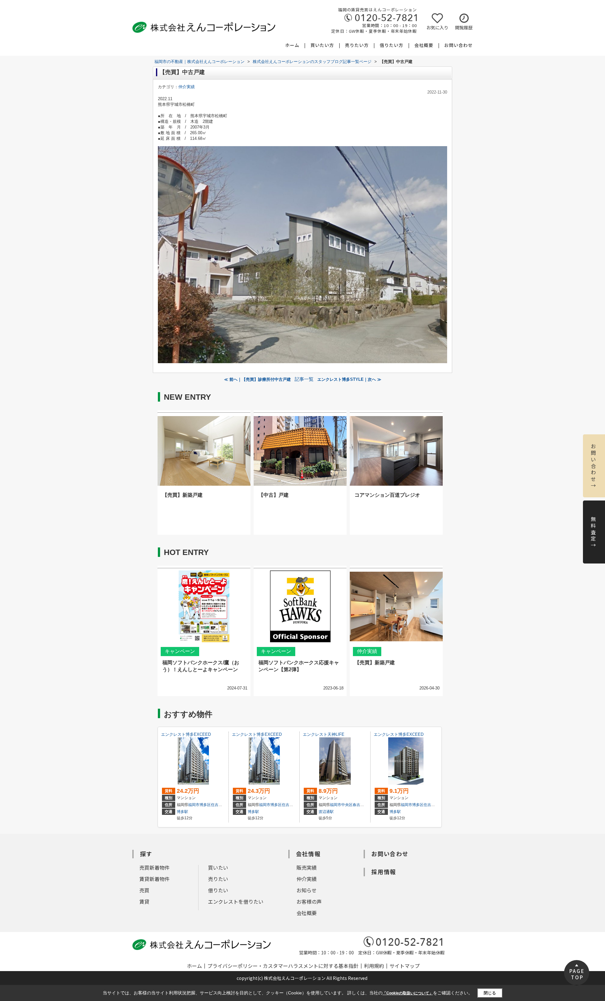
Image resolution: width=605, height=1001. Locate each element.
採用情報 (383, 872)
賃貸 (144, 901)
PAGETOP (577, 974)
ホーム (292, 45)
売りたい (218, 879)
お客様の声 (309, 901)
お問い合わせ (458, 45)
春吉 (356, 805)
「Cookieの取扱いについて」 (408, 993)
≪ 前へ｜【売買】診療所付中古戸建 (257, 379)
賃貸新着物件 (154, 879)
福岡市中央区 (341, 805)
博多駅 (182, 811)
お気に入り (437, 27)
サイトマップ (404, 966)
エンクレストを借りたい (235, 901)
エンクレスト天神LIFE (323, 734)
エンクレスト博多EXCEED (186, 734)
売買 (144, 890)
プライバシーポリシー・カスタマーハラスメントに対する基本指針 (283, 966)
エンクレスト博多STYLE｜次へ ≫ (349, 379)
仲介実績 (186, 86)
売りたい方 (357, 45)
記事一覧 (304, 379)
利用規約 (374, 966)
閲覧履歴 (464, 27)
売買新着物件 (154, 867)
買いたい (218, 867)
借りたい (218, 890)
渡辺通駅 (326, 811)
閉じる (490, 993)
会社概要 (423, 45)
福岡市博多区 (199, 805)
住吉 (214, 805)
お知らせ (307, 890)
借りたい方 (391, 45)
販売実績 (307, 867)
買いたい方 (322, 45)
